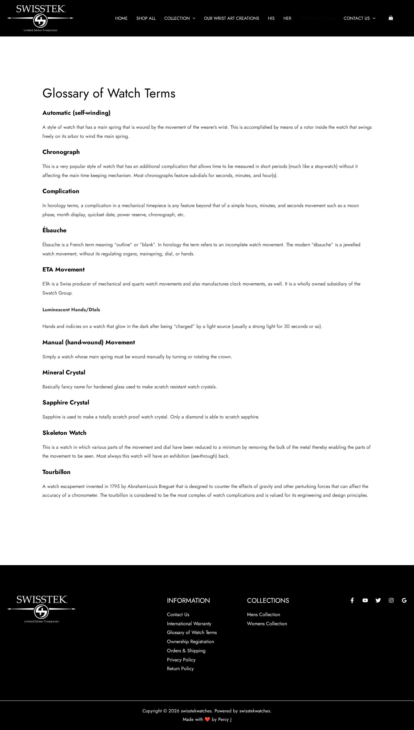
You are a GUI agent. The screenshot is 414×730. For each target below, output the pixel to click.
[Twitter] (378, 600)
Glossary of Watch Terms (192, 632)
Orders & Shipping (186, 650)
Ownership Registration (190, 641)
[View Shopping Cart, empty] (391, 18)
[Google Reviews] (404, 600)
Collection (177, 18)
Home (121, 18)
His (271, 18)
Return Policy (180, 668)
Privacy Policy (181, 659)
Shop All (145, 18)
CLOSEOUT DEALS (317, 18)
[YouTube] (365, 600)
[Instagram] (391, 600)
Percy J (225, 719)
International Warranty (189, 623)
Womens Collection (267, 623)
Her (287, 18)
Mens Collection (263, 614)
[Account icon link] (404, 18)
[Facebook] (352, 600)
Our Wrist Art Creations (231, 18)
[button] (192, 18)
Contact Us (357, 18)
